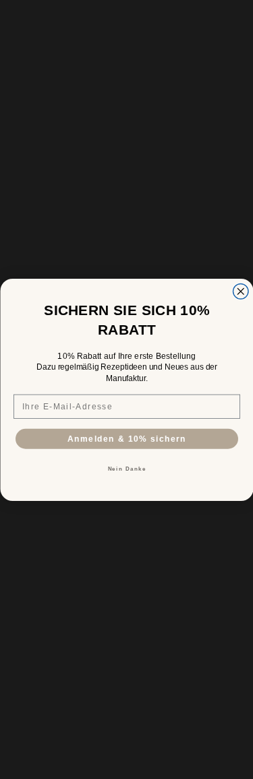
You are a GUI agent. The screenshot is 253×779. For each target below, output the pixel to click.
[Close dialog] (240, 291)
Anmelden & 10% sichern (126, 438)
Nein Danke (126, 468)
